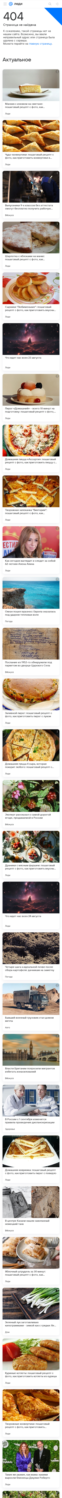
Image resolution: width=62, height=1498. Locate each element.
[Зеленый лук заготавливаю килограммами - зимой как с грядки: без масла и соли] (31, 1311)
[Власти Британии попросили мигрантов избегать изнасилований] (31, 1058)
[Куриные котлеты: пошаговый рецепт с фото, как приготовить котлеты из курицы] (31, 1362)
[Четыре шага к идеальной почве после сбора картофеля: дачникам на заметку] (31, 956)
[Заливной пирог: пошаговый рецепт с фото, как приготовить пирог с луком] (31, 702)
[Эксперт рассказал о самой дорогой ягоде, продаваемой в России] (31, 804)
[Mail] (11, 4)
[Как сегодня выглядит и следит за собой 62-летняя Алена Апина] (31, 550)
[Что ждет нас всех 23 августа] (31, 347)
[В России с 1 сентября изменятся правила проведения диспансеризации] (31, 1108)
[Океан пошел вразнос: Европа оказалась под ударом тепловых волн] (31, 601)
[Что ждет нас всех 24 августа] (31, 905)
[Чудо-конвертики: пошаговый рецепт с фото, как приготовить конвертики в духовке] (31, 144)
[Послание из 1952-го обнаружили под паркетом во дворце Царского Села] (31, 651)
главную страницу (40, 43)
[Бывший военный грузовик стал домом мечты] (31, 1007)
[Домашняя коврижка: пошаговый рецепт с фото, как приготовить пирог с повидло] (31, 1159)
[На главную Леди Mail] (17, 4)
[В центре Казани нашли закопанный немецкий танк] (31, 1210)
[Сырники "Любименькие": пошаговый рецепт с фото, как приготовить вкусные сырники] (31, 296)
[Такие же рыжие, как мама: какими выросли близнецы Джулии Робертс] (31, 1464)
